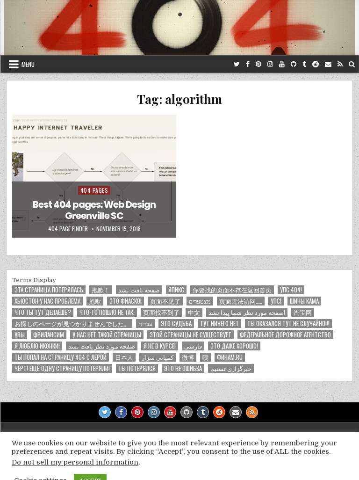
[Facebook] (248, 64)
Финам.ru (230, 357)
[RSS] (340, 64)
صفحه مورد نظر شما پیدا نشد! (246, 312)
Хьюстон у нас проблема (47, 301)
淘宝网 (303, 312)
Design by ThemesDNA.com (179, 465)
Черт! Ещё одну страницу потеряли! (62, 368)
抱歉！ (101, 289)
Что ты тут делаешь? (42, 312)
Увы (19, 334)
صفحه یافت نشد (139, 289)
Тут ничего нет (219, 323)
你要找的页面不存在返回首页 (232, 289)
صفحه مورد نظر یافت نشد (101, 346)
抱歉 (95, 301)
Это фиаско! (125, 301)
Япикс (176, 289)
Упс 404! (291, 289)
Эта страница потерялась (48, 289)
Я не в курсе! (160, 346)
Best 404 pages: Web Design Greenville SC (94, 210)
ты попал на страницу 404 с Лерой (60, 357)
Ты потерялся (137, 368)
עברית (145, 323)
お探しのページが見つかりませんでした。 (72, 323)
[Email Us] (328, 64)
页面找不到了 (161, 312)
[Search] (352, 64)
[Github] (293, 64)
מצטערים (200, 301)
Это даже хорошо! (234, 346)
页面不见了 (165, 301)
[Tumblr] (304, 64)
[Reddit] (315, 64)
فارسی (193, 346)
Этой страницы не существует (190, 334)
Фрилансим (48, 334)
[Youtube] (282, 64)
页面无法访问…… (240, 301)
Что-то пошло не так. (107, 312)
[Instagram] (270, 64)
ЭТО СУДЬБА (176, 323)
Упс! (276, 301)
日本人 (124, 357)
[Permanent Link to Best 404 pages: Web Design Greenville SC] (94, 176)
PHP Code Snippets (141, 476)
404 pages (94, 190)
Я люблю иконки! (37, 346)
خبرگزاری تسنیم (230, 368)
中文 (194, 312)
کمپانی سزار (157, 357)
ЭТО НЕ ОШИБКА (183, 368)
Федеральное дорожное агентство (285, 334)
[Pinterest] (258, 64)
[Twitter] (237, 64)
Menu (28, 64)
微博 (188, 357)
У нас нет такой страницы (106, 334)
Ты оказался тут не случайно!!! (288, 323)
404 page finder (68, 229)
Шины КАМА (304, 301)
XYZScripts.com (221, 476)
